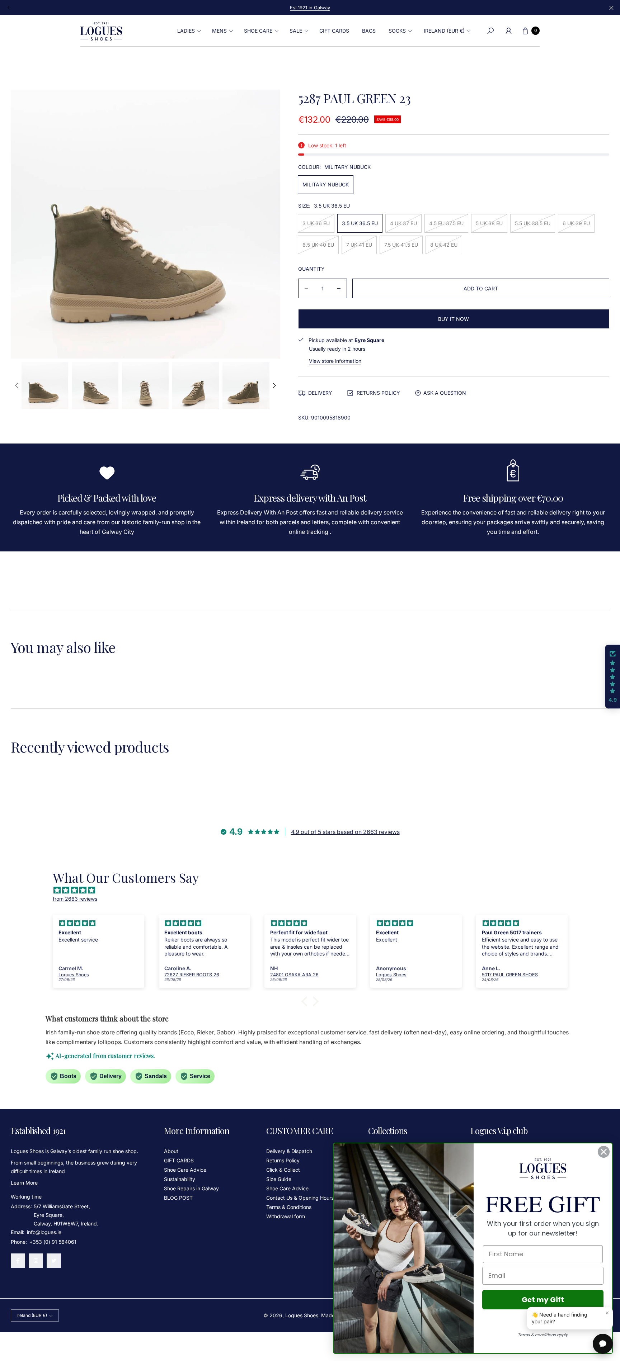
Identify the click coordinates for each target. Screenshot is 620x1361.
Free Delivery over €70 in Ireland (310, 7)
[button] (188, 30)
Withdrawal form (285, 1216)
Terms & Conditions (288, 1207)
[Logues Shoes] (101, 31)
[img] (314, 890)
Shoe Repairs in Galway (191, 1188)
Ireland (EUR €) (444, 31)
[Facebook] (18, 1260)
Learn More (24, 1183)
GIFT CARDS (179, 1160)
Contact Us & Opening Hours (300, 1198)
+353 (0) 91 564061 (52, 1242)
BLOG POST (178, 1198)
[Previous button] (9, 7)
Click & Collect (283, 1170)
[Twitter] (54, 1260)
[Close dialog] (603, 1152)
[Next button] (274, 386)
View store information (335, 361)
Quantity (311, 269)
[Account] (508, 31)
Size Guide (278, 1179)
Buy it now (453, 319)
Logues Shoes (301, 1315)
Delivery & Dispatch (289, 1151)
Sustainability (179, 1179)
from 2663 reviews (75, 899)
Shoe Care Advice (185, 1170)
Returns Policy (283, 1160)
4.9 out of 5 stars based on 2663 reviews (345, 831)
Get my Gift (543, 1300)
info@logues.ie (43, 1232)
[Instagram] (36, 1260)
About (171, 1151)
